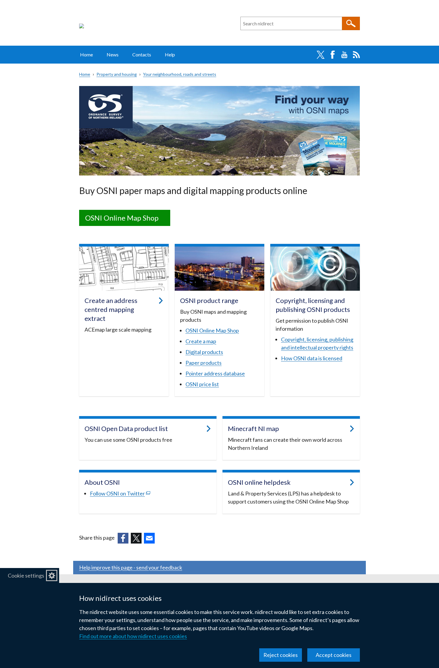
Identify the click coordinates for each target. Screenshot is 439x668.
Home (86, 54)
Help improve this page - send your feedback (130, 567)
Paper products (203, 362)
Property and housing (116, 74)
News (113, 54)
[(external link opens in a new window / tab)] (123, 538)
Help (170, 54)
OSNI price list (202, 384)
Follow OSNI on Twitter (120, 493)
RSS (356, 55)
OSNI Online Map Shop (122, 217)
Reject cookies (280, 655)
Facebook (332, 55)
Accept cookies (333, 655)
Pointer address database (215, 373)
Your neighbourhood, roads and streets (179, 74)
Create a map (200, 341)
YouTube (344, 55)
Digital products (204, 352)
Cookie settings (26, 575)
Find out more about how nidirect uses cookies (133, 636)
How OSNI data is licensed (311, 358)
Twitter (320, 55)
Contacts (141, 54)
